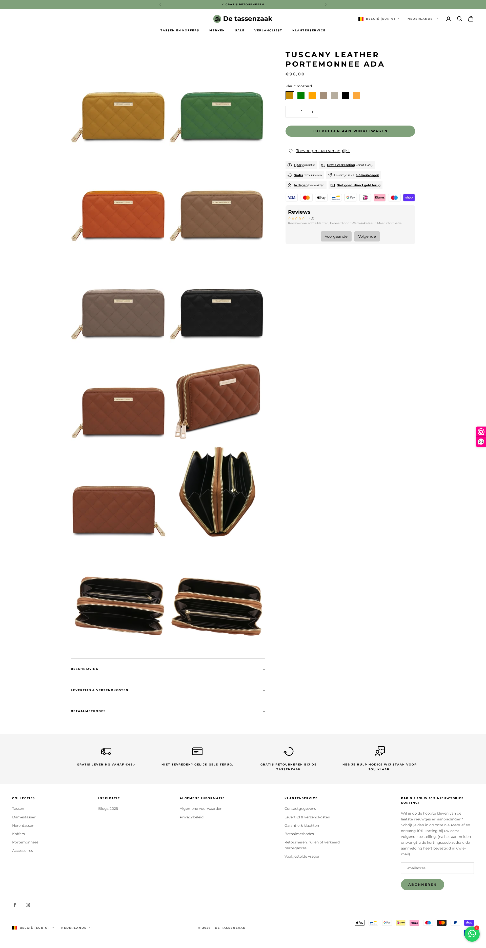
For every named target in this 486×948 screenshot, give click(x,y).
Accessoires (22, 850)
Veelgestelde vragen (302, 856)
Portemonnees (25, 842)
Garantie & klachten (302, 825)
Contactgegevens (300, 808)
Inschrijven (430, 926)
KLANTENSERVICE (309, 30)
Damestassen (24, 817)
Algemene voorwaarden (201, 808)
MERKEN (217, 30)
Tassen (18, 808)
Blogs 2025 (108, 808)
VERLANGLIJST (268, 30)
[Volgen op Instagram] (27, 904)
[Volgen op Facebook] (14, 904)
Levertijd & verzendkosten (307, 817)
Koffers (18, 834)
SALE (240, 30)
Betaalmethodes (299, 834)
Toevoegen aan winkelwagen (350, 131)
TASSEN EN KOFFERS (179, 30)
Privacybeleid (192, 817)
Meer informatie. (389, 223)
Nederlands (420, 19)
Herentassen (23, 825)
